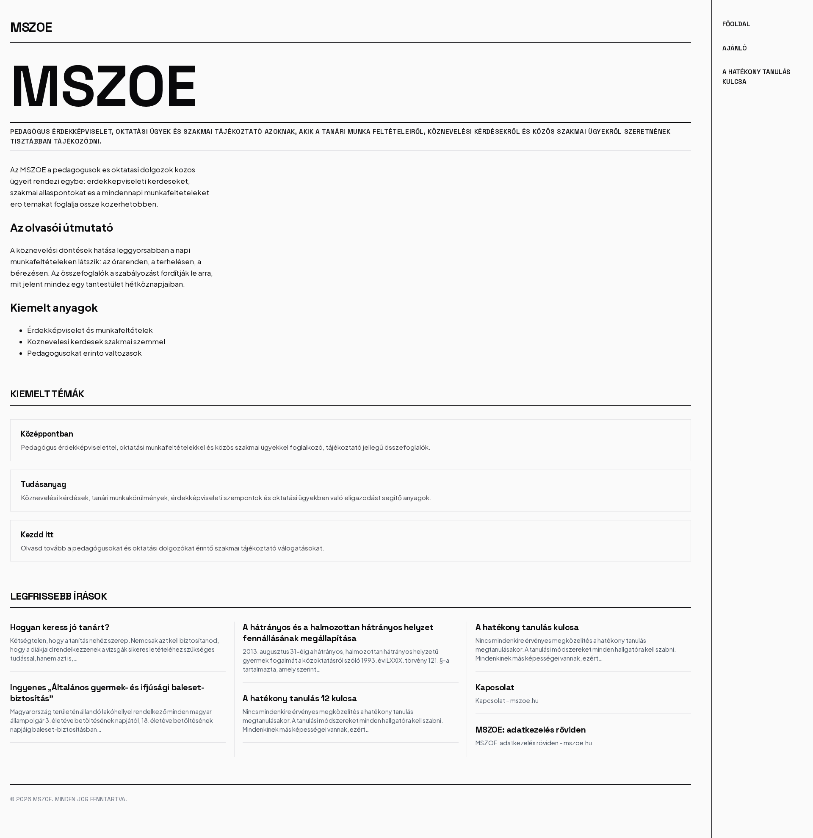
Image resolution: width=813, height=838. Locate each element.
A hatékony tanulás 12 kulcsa (300, 698)
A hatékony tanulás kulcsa (527, 627)
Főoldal (736, 24)
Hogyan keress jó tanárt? (59, 627)
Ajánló (734, 48)
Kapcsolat (495, 687)
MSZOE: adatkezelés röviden (531, 729)
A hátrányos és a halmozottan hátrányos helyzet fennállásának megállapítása (338, 633)
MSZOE (31, 27)
